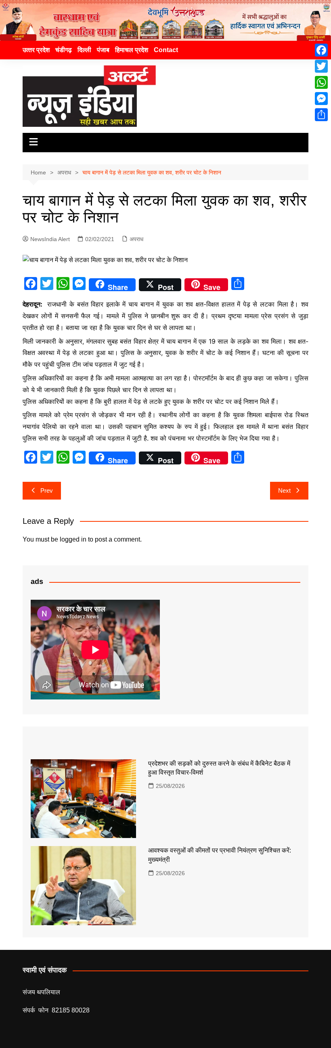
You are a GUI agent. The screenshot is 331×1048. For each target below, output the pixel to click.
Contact (166, 49)
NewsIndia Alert (50, 239)
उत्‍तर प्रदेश (36, 49)
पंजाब (103, 49)
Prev (46, 490)
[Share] (321, 115)
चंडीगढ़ (63, 49)
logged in (73, 539)
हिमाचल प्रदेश (131, 49)
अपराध (136, 239)
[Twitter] (321, 66)
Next (284, 490)
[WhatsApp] (321, 82)
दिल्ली (84, 49)
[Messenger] (321, 98)
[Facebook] (321, 50)
